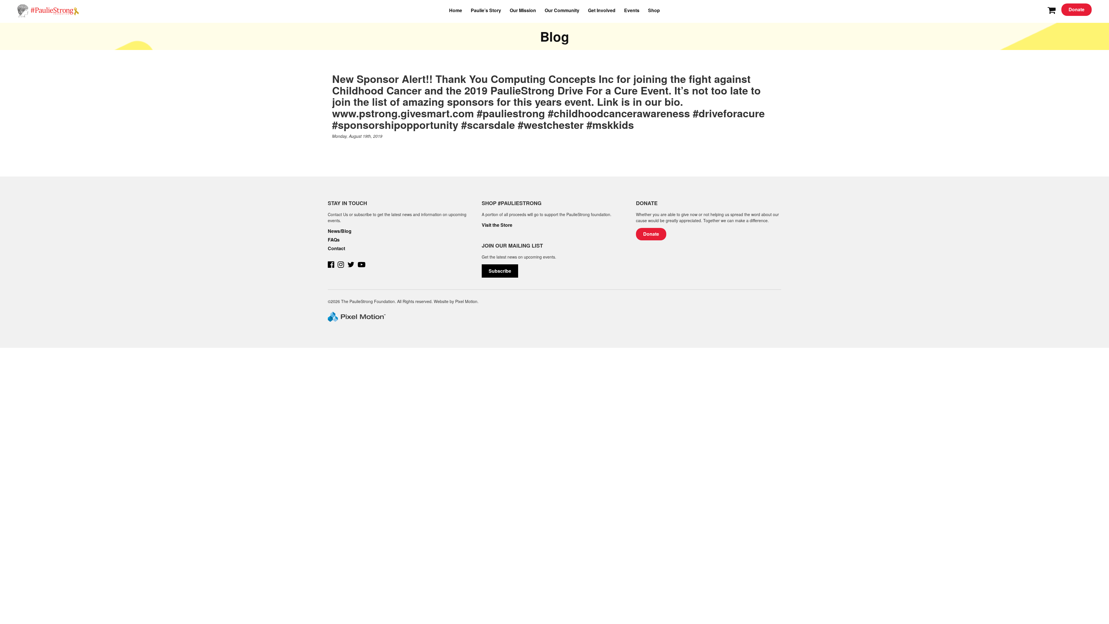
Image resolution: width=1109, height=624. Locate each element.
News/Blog (339, 231)
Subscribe (500, 271)
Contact (336, 248)
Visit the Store (497, 225)
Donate (1076, 9)
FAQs (334, 240)
